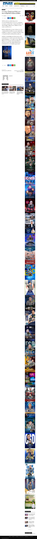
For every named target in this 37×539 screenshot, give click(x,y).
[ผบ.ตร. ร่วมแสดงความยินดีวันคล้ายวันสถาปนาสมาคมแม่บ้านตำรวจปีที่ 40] (26, 514)
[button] (34, 6)
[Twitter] (32, 0)
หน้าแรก (10, 536)
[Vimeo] (33, 0)
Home (2, 8)
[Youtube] (34, 0)
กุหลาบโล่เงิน (17, 536)
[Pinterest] (12, 18)
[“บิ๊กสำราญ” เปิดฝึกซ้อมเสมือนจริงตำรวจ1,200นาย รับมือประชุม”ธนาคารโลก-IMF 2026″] (20, 88)
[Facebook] (29, 0)
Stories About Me (21, 536)
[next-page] (3, 96)
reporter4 (5, 15)
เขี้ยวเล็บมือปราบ (27, 536)
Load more (29, 529)
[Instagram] (30, 0)
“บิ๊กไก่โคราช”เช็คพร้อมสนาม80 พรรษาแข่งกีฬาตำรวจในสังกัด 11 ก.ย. (12, 92)
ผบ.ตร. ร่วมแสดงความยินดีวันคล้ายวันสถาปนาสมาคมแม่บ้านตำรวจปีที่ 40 (32, 515)
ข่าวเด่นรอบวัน (5, 8)
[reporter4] (2, 15)
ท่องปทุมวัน (13, 536)
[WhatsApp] (14, 18)
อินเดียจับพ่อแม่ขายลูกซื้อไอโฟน (6, 70)
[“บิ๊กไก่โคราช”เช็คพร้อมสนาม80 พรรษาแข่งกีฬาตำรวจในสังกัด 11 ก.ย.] (12, 88)
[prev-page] (2, 96)
